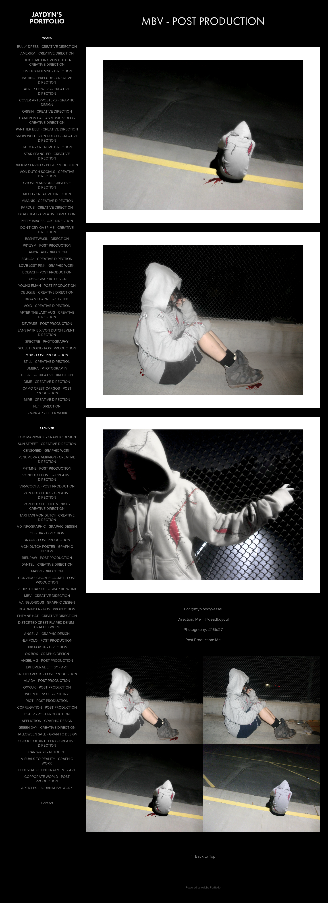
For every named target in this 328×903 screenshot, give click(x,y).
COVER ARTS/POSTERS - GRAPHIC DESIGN (47, 102)
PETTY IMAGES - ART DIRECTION (47, 220)
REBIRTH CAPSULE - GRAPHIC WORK (47, 588)
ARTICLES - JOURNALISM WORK (47, 787)
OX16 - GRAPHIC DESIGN (46, 278)
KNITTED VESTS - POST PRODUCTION (47, 673)
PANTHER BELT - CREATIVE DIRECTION (47, 129)
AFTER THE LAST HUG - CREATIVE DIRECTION (47, 314)
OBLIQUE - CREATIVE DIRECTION (47, 292)
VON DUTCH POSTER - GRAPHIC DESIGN (47, 548)
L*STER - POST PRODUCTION (47, 714)
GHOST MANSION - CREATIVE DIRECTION (47, 185)
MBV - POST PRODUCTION (47, 354)
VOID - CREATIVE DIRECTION (47, 305)
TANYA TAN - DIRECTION (47, 252)
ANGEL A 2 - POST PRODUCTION (47, 660)
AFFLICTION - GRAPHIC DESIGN (47, 720)
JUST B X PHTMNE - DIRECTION (47, 71)
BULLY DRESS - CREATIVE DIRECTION (47, 46)
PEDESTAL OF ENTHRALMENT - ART (47, 769)
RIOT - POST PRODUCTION (47, 700)
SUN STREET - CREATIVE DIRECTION (47, 443)
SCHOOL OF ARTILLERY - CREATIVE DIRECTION (47, 743)
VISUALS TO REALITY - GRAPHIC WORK (47, 761)
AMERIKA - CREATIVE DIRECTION (47, 53)
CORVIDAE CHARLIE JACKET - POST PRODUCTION (47, 580)
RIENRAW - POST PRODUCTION (47, 557)
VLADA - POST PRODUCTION (47, 680)
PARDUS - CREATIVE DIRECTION (47, 207)
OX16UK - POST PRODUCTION (47, 687)
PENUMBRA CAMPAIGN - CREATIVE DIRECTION (47, 459)
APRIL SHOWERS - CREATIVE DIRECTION (47, 91)
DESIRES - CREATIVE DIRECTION (47, 374)
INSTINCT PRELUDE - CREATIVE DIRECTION (47, 80)
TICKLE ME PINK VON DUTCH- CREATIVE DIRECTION (47, 62)
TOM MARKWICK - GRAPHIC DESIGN (47, 437)
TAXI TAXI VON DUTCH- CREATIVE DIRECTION (47, 517)
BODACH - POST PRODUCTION (46, 272)
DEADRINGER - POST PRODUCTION (47, 609)
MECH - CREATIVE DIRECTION (47, 193)
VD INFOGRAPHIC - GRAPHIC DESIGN (47, 526)
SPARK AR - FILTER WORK (47, 412)
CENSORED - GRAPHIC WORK (47, 450)
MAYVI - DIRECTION (47, 571)
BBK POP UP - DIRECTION (47, 647)
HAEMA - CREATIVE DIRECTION (47, 147)
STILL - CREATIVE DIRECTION (47, 361)
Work (47, 38)
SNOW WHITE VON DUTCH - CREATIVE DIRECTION (47, 138)
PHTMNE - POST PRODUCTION (47, 468)
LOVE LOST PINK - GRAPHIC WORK (47, 265)
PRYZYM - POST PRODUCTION (47, 245)
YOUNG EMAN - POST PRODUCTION (47, 285)
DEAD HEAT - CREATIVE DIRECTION (46, 214)
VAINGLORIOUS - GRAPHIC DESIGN (47, 602)
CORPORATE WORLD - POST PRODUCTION (47, 778)
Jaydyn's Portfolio (46, 17)
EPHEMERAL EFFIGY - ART (47, 667)
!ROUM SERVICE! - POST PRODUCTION (47, 164)
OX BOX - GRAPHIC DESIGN (47, 653)
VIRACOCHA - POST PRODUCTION (47, 486)
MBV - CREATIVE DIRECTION (47, 595)
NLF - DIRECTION (46, 406)
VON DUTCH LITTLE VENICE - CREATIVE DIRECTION (46, 506)
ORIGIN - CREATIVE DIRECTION (47, 111)
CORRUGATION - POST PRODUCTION (47, 707)
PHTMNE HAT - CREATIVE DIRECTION (47, 615)
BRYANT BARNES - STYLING (47, 298)
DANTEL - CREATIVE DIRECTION (47, 564)
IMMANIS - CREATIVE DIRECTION (47, 200)
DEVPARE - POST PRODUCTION (47, 323)
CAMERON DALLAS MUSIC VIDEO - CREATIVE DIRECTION (47, 120)
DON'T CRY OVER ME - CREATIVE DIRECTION (47, 229)
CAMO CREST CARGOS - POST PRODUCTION (47, 390)
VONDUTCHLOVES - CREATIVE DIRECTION (47, 477)
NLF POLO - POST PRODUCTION (46, 640)
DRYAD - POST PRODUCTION (47, 539)
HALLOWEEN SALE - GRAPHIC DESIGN (47, 734)
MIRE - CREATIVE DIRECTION (47, 399)
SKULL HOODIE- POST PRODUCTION (47, 348)
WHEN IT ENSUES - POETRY (47, 693)
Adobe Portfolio (210, 887)
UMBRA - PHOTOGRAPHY (47, 368)
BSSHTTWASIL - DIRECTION (47, 238)
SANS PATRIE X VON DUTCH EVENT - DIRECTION (47, 332)
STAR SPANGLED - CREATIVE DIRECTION (47, 156)
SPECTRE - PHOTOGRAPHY (47, 341)
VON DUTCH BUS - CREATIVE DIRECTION (47, 495)
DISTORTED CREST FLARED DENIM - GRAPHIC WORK (47, 624)
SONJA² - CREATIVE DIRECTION (46, 258)
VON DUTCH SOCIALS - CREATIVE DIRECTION (47, 173)
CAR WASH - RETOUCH (46, 752)
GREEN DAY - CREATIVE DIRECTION (47, 727)
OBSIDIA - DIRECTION (47, 533)
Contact (47, 802)
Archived (46, 428)
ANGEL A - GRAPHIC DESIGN (47, 633)
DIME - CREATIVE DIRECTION (47, 381)
